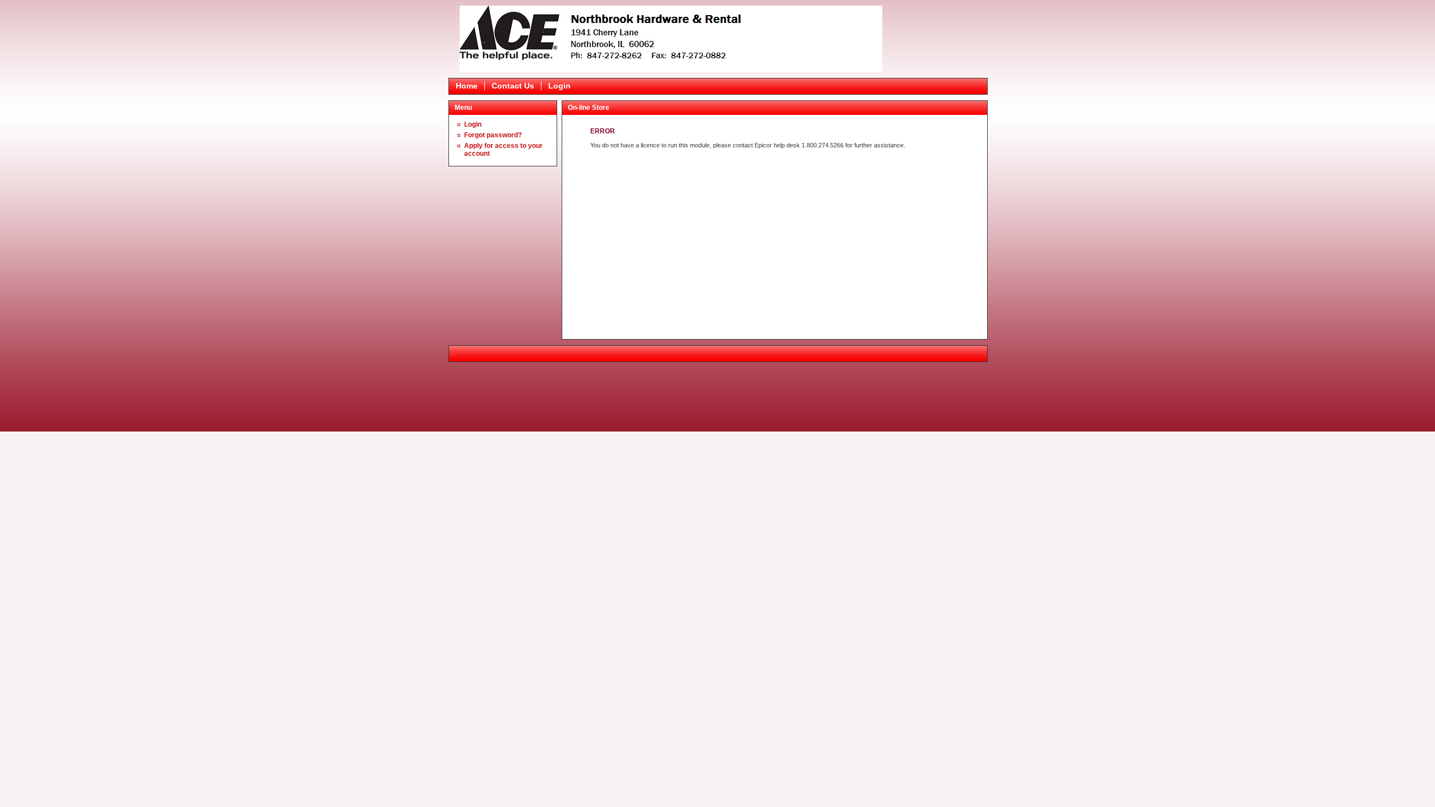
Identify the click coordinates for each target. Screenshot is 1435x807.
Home (467, 85)
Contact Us (513, 85)
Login (559, 85)
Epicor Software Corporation (671, 39)
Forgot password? (493, 135)
